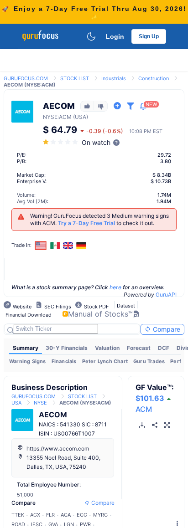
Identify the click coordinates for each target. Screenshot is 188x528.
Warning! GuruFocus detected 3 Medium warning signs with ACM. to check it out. (99, 219)
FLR (50, 515)
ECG (82, 515)
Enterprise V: (32, 181)
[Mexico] (55, 245)
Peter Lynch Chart (105, 361)
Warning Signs (27, 361)
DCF (163, 347)
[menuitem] (25, 348)
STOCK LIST (74, 78)
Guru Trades (149, 361)
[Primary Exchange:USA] (41, 245)
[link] (26, 78)
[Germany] (81, 245)
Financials (64, 361)
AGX (35, 515)
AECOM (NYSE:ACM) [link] (30, 85)
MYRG (100, 515)
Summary (25, 347)
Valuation (107, 347)
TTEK (17, 515)
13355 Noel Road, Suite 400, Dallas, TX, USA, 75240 (63, 462)
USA (16, 403)
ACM (144, 409)
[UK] (68, 245)
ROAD (18, 524)
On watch (96, 142)
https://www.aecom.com (57, 448)
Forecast (139, 347)
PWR (85, 524)
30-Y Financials (67, 347)
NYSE (50, 116)
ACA (66, 515)
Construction (153, 78)
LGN (69, 524)
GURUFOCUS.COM (26, 78)
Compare (165, 329)
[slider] (61, 141)
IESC (36, 524)
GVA (53, 524)
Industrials (113, 78)
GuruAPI (166, 294)
